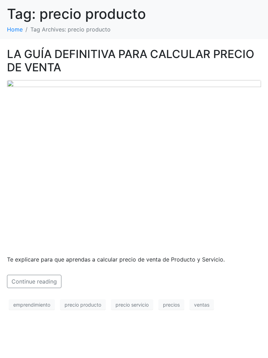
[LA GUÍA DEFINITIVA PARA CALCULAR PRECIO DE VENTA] (134, 164)
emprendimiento (31, 305)
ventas (201, 305)
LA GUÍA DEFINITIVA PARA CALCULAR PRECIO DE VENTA (130, 60)
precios (171, 305)
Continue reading (34, 281)
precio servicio (132, 305)
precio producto (83, 305)
